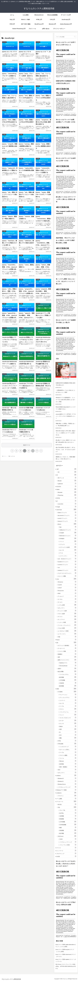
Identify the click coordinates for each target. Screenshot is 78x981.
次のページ (26, 445)
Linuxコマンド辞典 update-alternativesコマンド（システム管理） (65, 945)
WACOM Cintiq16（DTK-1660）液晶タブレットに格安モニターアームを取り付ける (65, 433)
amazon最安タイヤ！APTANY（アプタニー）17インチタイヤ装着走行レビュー (66, 416)
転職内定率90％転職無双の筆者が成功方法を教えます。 (65, 384)
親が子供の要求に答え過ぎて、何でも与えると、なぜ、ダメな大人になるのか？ (65, 449)
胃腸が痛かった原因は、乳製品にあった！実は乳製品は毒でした (65, 424)
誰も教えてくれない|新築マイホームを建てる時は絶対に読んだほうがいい (65, 441)
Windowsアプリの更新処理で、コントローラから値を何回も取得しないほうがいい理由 (65, 399)
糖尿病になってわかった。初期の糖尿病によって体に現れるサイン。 (65, 458)
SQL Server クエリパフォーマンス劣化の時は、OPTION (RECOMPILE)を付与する (65, 966)
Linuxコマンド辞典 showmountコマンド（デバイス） (65, 955)
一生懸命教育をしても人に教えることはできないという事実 (65, 391)
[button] (75, 37)
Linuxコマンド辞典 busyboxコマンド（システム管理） (64, 950)
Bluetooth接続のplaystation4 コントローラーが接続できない (66, 408)
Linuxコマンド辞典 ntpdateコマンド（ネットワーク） (65, 960)
